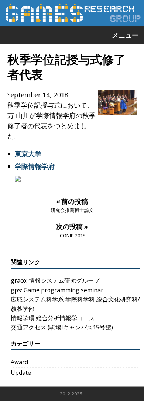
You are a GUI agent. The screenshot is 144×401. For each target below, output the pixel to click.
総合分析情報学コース (65, 318)
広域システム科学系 (37, 299)
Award (19, 362)
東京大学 (28, 153)
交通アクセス (28, 327)
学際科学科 (80, 299)
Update (21, 373)
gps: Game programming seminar (57, 290)
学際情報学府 (35, 166)
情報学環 (22, 318)
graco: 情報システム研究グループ (55, 280)
